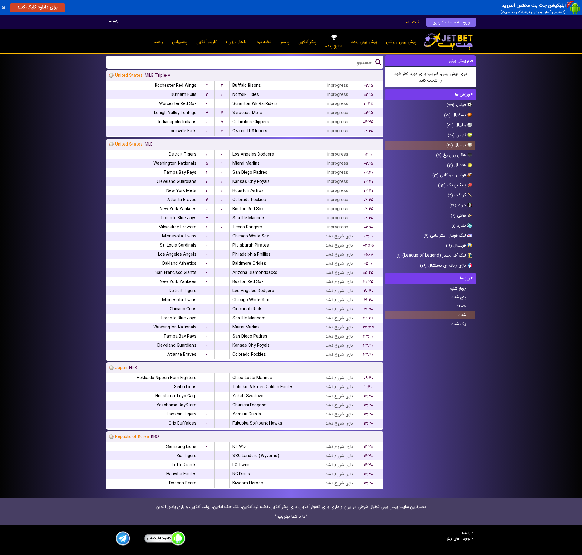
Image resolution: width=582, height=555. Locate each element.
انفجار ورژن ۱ (237, 42)
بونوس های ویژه (458, 538)
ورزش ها (463, 94)
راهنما (158, 42)
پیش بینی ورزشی (401, 42)
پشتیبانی (179, 42)
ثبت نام (412, 22)
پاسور (284, 42)
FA (115, 21)
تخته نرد (264, 42)
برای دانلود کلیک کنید (37, 7)
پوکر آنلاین (307, 42)
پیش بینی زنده (364, 42)
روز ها (465, 278)
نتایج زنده (333, 46)
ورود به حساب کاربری (451, 22)
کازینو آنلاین (206, 42)
